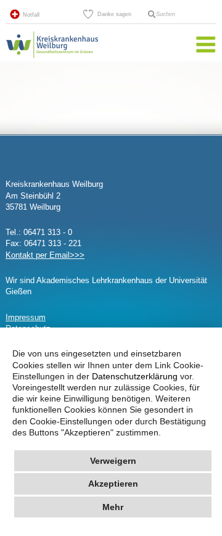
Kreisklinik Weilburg (52, 58)
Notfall (31, 15)
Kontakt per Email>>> (45, 255)
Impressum (26, 317)
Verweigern (113, 461)
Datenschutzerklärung (135, 376)
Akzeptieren (113, 484)
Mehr (112, 507)
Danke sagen (114, 14)
